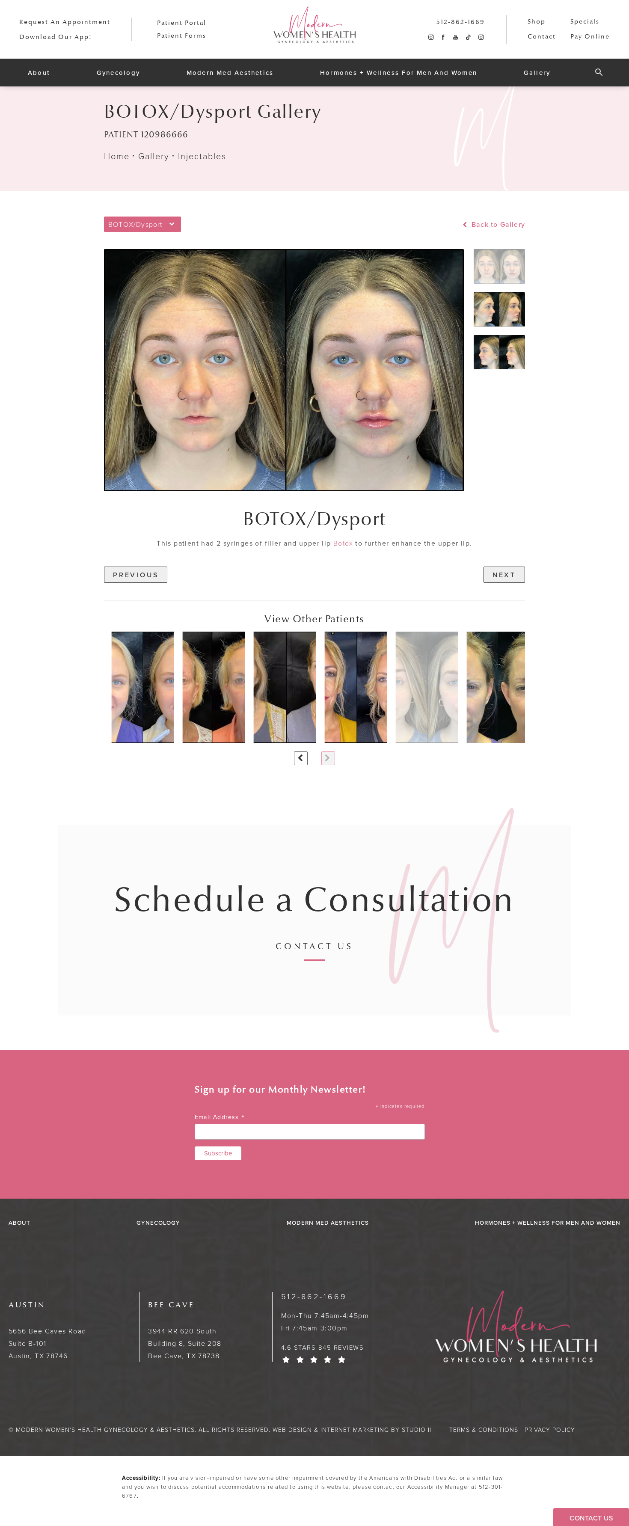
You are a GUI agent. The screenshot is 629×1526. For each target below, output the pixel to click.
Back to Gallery (497, 224)
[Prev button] (301, 758)
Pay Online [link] (590, 36)
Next (504, 574)
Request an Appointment (64, 22)
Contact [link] (542, 36)
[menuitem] (430, 37)
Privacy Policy (550, 1429)
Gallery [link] (537, 72)
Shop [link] (537, 21)
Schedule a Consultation (314, 900)
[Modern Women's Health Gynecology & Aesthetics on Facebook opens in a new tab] (443, 37)
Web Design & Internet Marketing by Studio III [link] (353, 1429)
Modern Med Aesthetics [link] (230, 72)
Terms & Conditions (483, 1429)
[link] (460, 22)
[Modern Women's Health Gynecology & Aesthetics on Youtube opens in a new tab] (455, 37)
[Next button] (328, 758)
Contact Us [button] (591, 1518)
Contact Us (314, 947)
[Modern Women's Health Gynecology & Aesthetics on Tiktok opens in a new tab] (468, 37)
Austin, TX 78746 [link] (47, 1330)
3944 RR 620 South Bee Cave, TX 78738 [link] (184, 1330)
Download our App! (55, 37)
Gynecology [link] (118, 72)
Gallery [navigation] (153, 156)
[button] (599, 69)
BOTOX (275, 519)
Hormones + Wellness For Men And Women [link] (398, 72)
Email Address (220, 1117)
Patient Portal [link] (181, 23)
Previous (135, 574)
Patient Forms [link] (181, 36)
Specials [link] (584, 21)
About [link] (39, 72)
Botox (343, 543)
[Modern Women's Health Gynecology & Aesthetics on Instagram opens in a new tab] (430, 37)
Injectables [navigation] (202, 156)
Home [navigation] (117, 156)
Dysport (351, 519)
